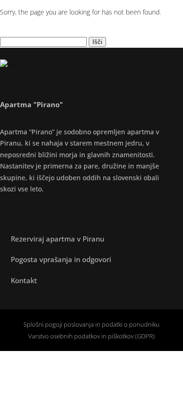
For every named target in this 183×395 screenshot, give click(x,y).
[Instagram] (28, 212)
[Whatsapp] (75, 212)
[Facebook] (4, 212)
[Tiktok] (51, 212)
